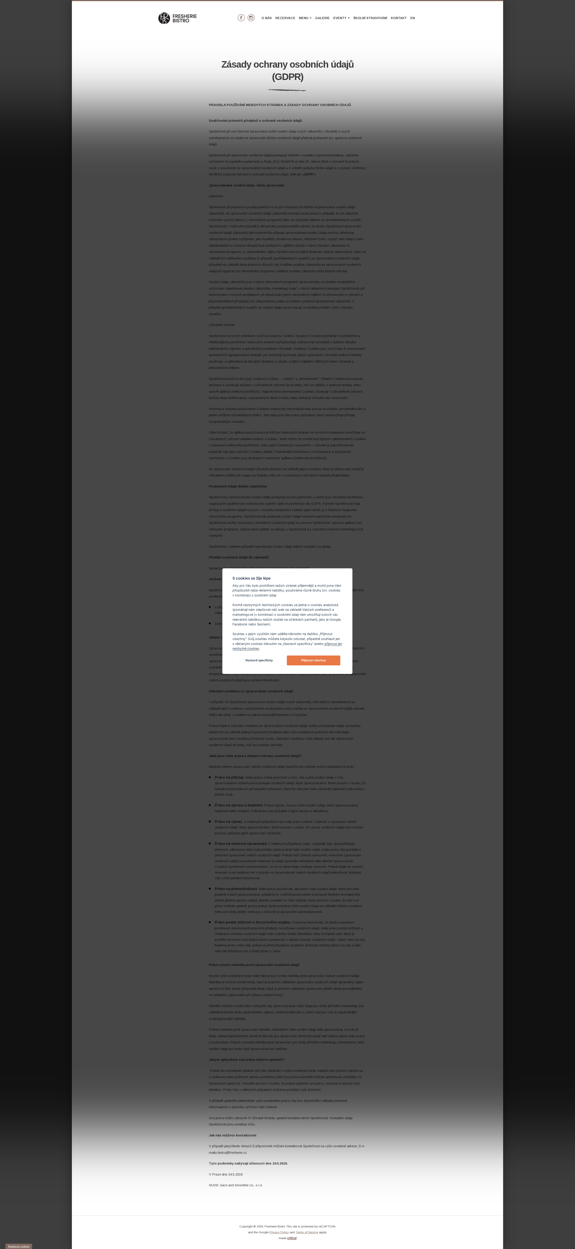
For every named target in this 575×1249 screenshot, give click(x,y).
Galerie (322, 18)
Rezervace (285, 18)
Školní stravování (370, 18)
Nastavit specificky (259, 660)
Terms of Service (307, 1232)
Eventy (341, 18)
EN (412, 18)
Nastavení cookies (18, 1246)
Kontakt (399, 18)
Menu (305, 18)
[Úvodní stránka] (177, 23)
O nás (266, 18)
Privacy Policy (279, 1232)
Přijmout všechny (313, 660)
